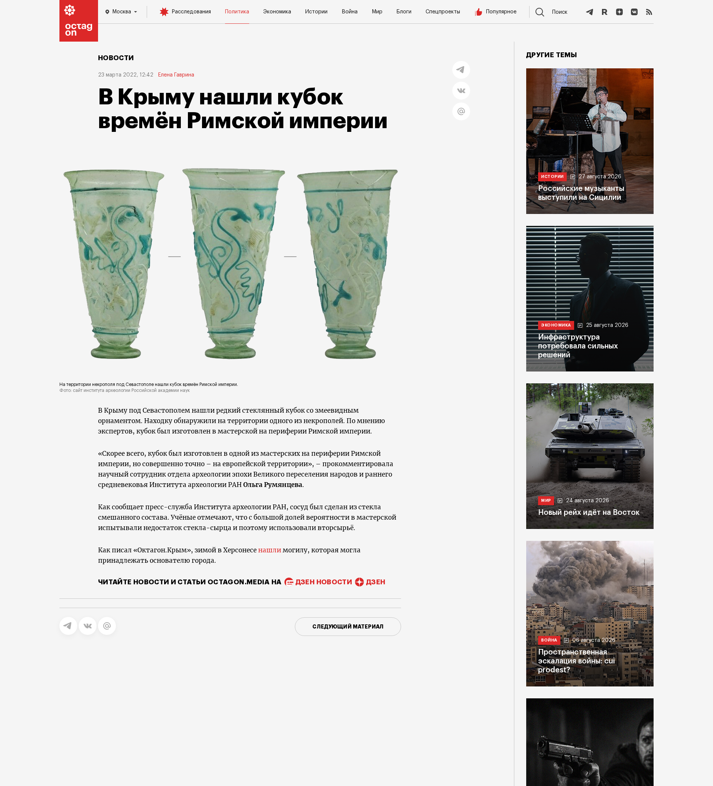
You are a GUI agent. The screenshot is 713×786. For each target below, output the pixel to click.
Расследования (191, 11)
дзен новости (324, 582)
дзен (375, 582)
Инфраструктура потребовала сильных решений (578, 346)
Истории (316, 11)
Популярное (501, 11)
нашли (270, 550)
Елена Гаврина (176, 75)
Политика (237, 11)
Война (350, 11)
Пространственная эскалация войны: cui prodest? (576, 661)
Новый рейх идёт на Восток (588, 512)
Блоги (404, 11)
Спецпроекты (443, 11)
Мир (377, 11)
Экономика (277, 11)
